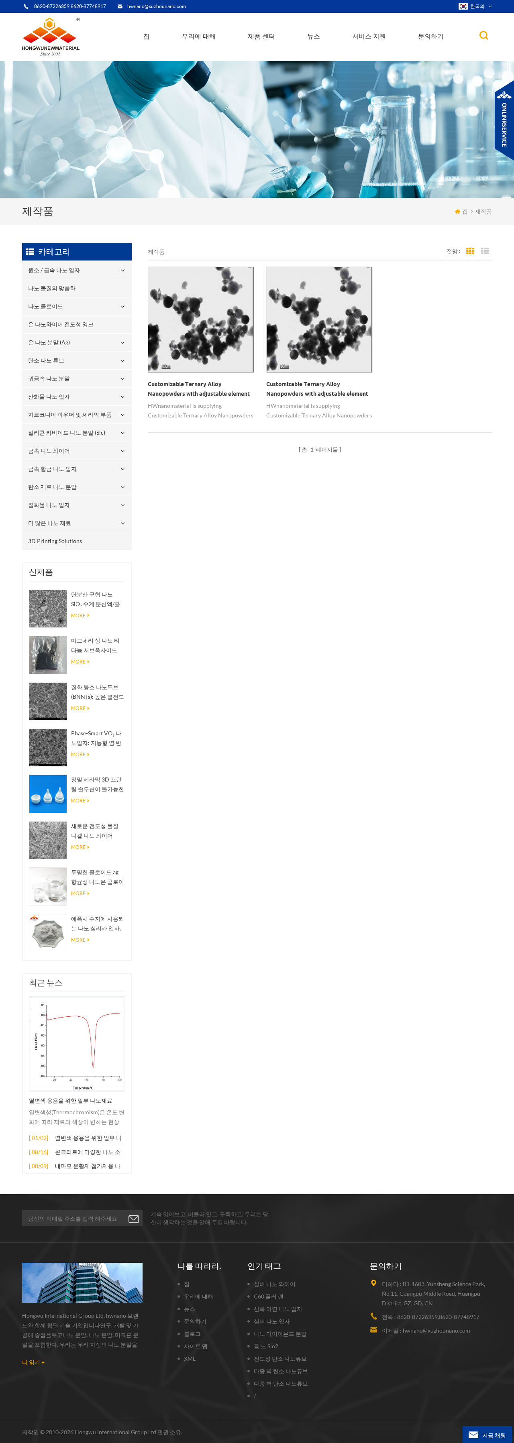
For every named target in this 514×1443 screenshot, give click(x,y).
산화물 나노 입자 (49, 396)
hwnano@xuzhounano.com (156, 6)
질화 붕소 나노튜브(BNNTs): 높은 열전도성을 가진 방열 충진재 (97, 693)
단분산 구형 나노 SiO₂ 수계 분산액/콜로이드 (95, 600)
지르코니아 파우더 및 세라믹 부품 (288, 51)
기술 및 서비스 (204, 60)
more (78, 616)
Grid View (470, 251)
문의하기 (431, 36)
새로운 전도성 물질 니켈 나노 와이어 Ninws (94, 831)
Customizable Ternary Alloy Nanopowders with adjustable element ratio (199, 390)
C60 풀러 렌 (269, 1296)
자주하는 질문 (206, 55)
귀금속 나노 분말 (289, 52)
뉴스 (313, 36)
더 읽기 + (33, 1362)
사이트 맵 (196, 1346)
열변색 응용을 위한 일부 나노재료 (70, 1100)
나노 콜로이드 (45, 306)
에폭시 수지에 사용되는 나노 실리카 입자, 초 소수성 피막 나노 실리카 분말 (97, 924)
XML (190, 1358)
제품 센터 (261, 36)
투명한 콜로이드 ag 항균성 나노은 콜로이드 (97, 878)
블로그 (192, 1333)
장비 (194, 58)
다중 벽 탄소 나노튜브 (281, 1371)
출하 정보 (202, 54)
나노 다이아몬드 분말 (280, 1333)
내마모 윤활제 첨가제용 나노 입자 (87, 1166)
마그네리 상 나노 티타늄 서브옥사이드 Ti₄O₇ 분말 (95, 646)
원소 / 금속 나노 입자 (277, 60)
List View (485, 251)
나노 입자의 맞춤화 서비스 (226, 53)
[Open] (504, 120)
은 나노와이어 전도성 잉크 (283, 55)
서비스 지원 (369, 36)
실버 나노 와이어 (275, 1283)
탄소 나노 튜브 (291, 53)
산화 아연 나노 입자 (278, 1308)
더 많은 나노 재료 (49, 522)
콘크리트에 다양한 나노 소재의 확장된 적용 (87, 1152)
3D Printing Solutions (55, 540)
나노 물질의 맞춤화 (275, 58)
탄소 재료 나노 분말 (52, 486)
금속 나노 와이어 (49, 450)
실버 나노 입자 (272, 1321)
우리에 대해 (199, 36)
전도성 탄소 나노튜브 (280, 1358)
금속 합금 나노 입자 (52, 468)
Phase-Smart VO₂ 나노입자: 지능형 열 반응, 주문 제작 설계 (96, 739)
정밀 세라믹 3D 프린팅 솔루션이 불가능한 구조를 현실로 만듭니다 (97, 785)
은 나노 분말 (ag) (274, 54)
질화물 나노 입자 (49, 504)
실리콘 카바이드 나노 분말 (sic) (66, 432)
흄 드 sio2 (266, 1346)
